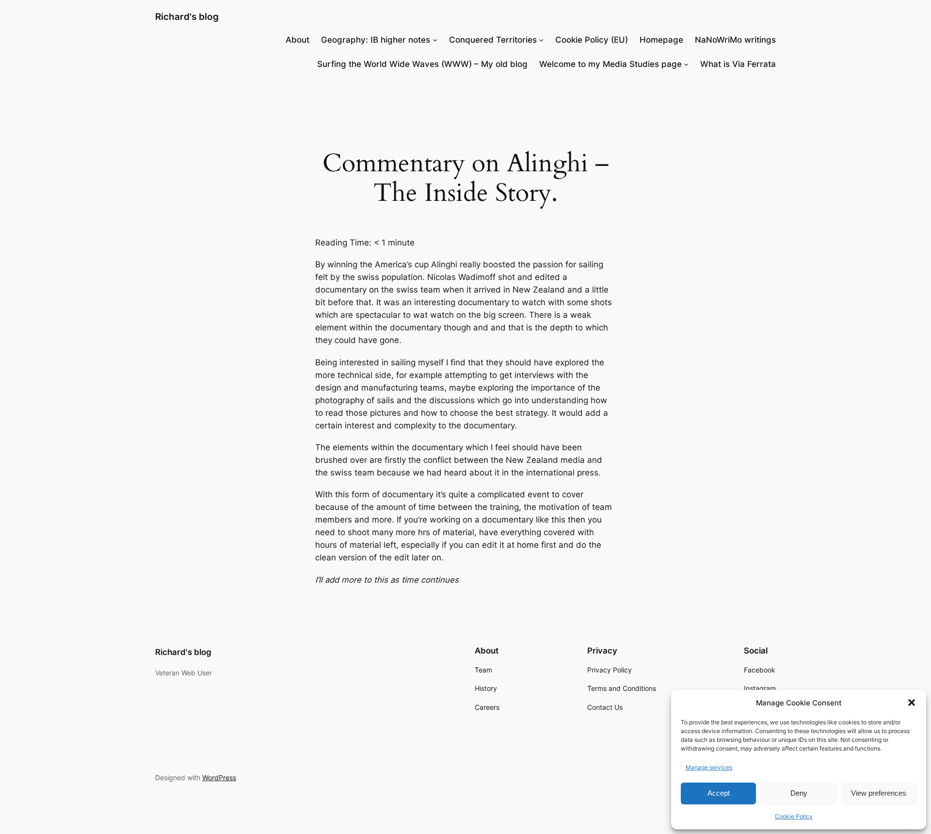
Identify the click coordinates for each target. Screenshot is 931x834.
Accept (718, 793)
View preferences (878, 793)
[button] (911, 702)
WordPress (219, 777)
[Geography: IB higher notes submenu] (435, 39)
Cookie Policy (794, 816)
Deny (798, 793)
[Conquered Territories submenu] (541, 39)
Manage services (709, 767)
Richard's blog (187, 16)
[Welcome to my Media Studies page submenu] (686, 64)
